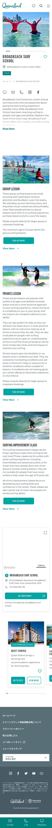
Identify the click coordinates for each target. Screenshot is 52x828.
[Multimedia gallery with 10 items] (26, 32)
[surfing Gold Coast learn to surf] (26, 29)
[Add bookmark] (45, 57)
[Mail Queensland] (41, 773)
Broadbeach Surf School (17, 58)
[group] (26, 658)
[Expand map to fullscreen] (45, 532)
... (12, 81)
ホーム (5, 81)
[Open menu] (48, 6)
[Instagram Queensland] (10, 773)
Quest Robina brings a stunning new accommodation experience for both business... (25, 660)
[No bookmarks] (33, 6)
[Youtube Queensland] (33, 773)
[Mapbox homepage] (9, 567)
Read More (9, 128)
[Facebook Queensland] (18, 773)
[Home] (11, 7)
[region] (26, 214)
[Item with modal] (26, 29)
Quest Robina (18, 650)
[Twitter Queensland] (26, 773)
